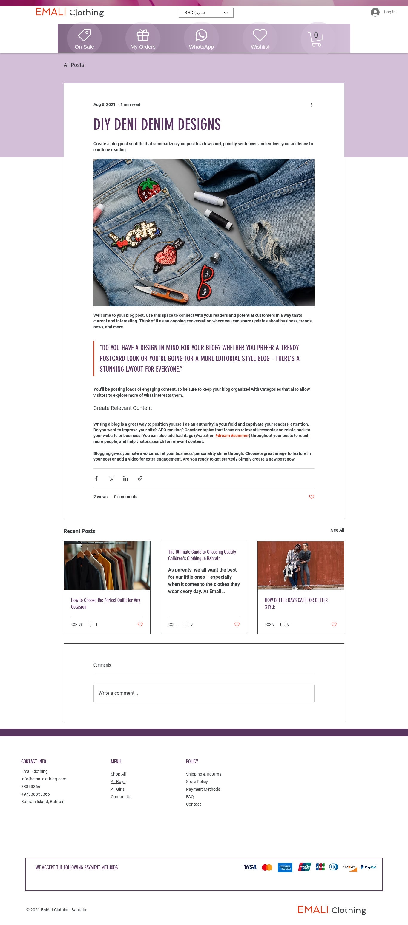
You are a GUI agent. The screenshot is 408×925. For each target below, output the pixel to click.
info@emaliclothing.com (43, 778)
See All (337, 530)
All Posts (74, 65)
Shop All (118, 774)
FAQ (190, 796)
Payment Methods (203, 789)
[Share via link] (140, 478)
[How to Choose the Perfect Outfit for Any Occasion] (107, 565)
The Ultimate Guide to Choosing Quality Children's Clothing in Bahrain (202, 555)
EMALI (52, 12)
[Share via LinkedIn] (125, 478)
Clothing (86, 12)
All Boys (118, 781)
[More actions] (311, 104)
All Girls (118, 789)
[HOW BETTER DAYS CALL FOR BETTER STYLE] (301, 565)
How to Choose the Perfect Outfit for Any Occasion (105, 603)
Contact (193, 804)
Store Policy (197, 781)
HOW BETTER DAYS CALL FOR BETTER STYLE (296, 603)
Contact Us (121, 796)
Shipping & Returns (203, 774)
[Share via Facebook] (96, 478)
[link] (316, 39)
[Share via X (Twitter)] (111, 478)
